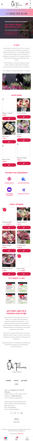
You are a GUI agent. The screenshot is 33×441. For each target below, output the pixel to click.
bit (20, 433)
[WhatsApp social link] (11, 413)
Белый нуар (5, 136)
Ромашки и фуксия (7, 268)
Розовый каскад (21, 245)
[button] (9, 118)
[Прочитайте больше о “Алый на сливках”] (24, 117)
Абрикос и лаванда (7, 113)
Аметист (19, 134)
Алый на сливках (21, 113)
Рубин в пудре (21, 268)
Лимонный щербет (7, 222)
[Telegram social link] (30, 8)
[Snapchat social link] (30, 5)
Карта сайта (16, 422)
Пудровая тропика (22, 222)
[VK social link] (30, 3)
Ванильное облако (22, 158)
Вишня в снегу (6, 159)
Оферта (16, 419)
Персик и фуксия (6, 245)
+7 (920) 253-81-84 (15, 396)
